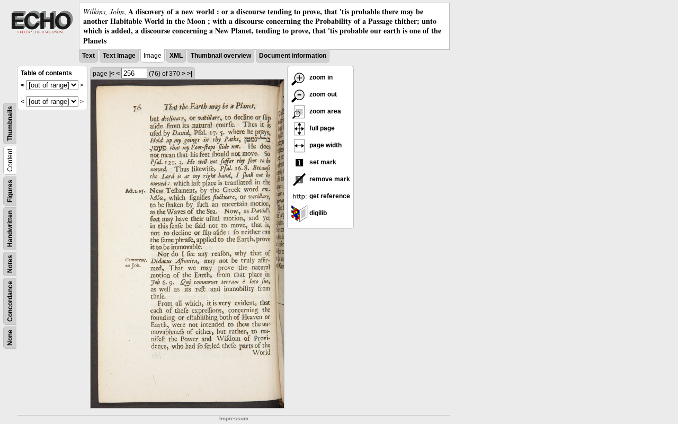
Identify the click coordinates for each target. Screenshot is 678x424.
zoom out (322, 94)
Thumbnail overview (221, 55)
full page (321, 128)
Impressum (233, 418)
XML (176, 55)
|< (111, 73)
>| (189, 73)
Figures (10, 191)
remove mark (329, 179)
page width (325, 145)
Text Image (119, 55)
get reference (329, 196)
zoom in (320, 77)
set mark (322, 162)
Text (88, 55)
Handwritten (10, 228)
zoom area (324, 111)
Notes (10, 264)
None (10, 338)
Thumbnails (10, 123)
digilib (317, 213)
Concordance (10, 301)
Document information (292, 55)
